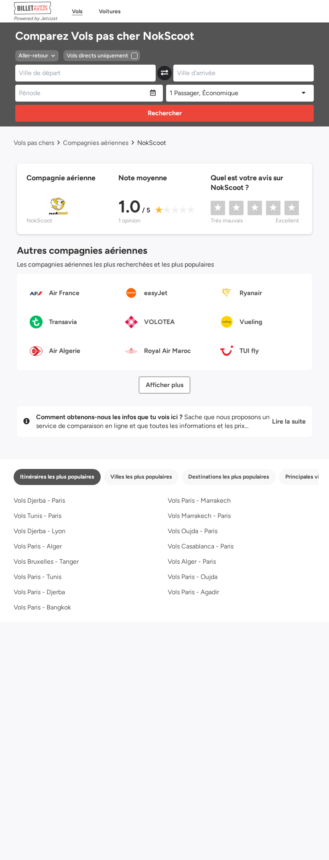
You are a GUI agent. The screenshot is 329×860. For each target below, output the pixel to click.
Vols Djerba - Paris (39, 500)
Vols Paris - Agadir (193, 592)
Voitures (110, 11)
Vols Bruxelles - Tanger (46, 561)
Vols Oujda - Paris (192, 531)
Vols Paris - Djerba (39, 592)
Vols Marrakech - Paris (199, 516)
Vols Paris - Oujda (192, 577)
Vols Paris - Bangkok (42, 607)
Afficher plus (164, 385)
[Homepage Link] (35, 8)
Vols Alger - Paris (192, 561)
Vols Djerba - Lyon (39, 531)
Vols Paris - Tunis (37, 577)
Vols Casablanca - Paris (201, 546)
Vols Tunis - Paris (37, 516)
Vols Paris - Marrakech (199, 500)
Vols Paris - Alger (38, 546)
